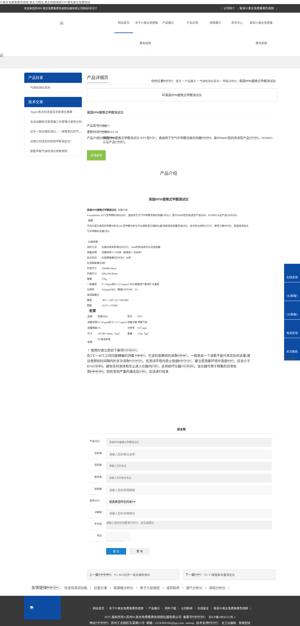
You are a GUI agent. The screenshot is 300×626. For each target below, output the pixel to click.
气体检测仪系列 (40, 87)
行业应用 (192, 22)
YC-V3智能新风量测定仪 (219, 574)
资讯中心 (237, 22)
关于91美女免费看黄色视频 (146, 33)
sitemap (190, 623)
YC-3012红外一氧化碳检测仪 (132, 574)
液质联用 (172, 588)
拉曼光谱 (100, 588)
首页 (178, 81)
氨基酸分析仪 (123, 588)
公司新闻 (186, 608)
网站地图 (290, 358)
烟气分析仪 (194, 588)
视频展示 (215, 22)
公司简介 (229, 8)
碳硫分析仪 (217, 588)
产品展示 (168, 22)
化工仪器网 (229, 623)
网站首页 (123, 22)
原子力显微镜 (150, 588)
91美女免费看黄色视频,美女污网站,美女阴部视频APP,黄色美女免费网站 (45, 2)
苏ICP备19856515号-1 (222, 617)
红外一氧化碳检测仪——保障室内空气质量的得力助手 (64, 131)
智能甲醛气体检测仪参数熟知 (48, 151)
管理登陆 (244, 623)
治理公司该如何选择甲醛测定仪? (50, 141)
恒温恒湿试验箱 (75, 588)
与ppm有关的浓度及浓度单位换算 (51, 111)
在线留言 (96, 155)
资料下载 (170, 608)
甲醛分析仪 (230, 81)
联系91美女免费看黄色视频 (257, 8)
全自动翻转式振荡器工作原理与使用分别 (56, 121)
